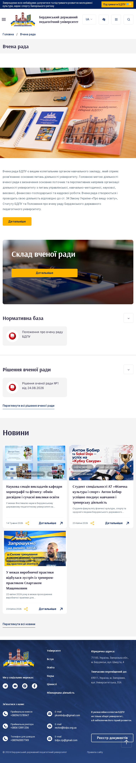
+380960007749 (20, 740)
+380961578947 (20, 715)
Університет (54, 650)
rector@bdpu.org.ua (65, 727)
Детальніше (47, 523)
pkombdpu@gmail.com (67, 715)
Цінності (52, 684)
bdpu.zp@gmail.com (66, 740)
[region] (64, 190)
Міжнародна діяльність (60, 692)
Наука (50, 676)
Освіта (51, 667)
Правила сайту (95, 752)
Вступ (50, 659)
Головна (8, 34)
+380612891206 (20, 727)
